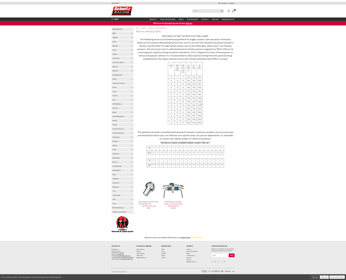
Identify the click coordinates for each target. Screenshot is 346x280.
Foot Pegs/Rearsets (118, 133)
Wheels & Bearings (118, 207)
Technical (204, 19)
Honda (114, 41)
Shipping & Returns (228, 19)
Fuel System (116, 137)
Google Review (185, 237)
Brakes (115, 79)
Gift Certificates (223, 3)
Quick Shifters (117, 170)
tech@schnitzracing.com (127, 257)
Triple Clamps (116, 195)
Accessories (116, 58)
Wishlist (231, 3)
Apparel (115, 66)
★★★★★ (197, 237)
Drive (114, 100)
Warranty (215, 19)
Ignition (115, 145)
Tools (114, 199)
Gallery (181, 19)
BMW (114, 33)
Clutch (114, 91)
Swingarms (116, 187)
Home (137, 28)
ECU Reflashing (117, 104)
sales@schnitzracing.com (124, 255)
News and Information (167, 19)
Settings (315, 277)
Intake (114, 149)
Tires (114, 191)
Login (137, 253)
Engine (114, 112)
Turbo (114, 203)
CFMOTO (115, 37)
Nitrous (115, 162)
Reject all (324, 277)
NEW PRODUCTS (117, 29)
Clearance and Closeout (119, 212)
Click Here (189, 23)
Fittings (115, 124)
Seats (114, 174)
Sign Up (143, 253)
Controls (115, 95)
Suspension (116, 183)
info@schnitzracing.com (127, 259)
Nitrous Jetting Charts (161, 28)
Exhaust (115, 120)
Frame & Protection (118, 129)
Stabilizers (116, 178)
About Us (152, 19)
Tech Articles (151, 28)
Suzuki (114, 50)
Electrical (115, 108)
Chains (114, 87)
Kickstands (116, 153)
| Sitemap (124, 271)
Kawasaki (115, 46)
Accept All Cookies (337, 277)
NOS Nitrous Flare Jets (149, 206)
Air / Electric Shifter (118, 62)
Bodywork (115, 70)
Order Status (139, 255)
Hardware (115, 141)
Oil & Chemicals (117, 166)
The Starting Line (192, 19)
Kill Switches (116, 158)
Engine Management (118, 116)
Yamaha (115, 54)
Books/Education (117, 75)
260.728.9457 (115, 3)
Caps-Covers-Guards (118, 83)
